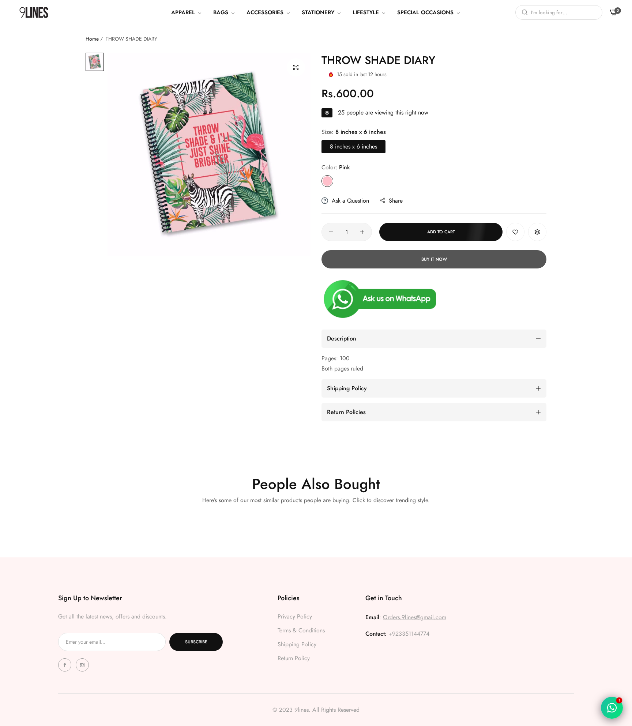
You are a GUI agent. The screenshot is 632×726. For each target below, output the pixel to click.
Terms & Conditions (301, 630)
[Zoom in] (296, 67)
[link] (187, 12)
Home (92, 38)
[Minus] (331, 232)
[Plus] (362, 232)
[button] (515, 232)
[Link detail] (66, 665)
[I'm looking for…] (522, 12)
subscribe (196, 642)
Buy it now (434, 259)
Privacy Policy (295, 616)
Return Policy (294, 658)
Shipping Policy (297, 644)
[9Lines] (34, 12)
